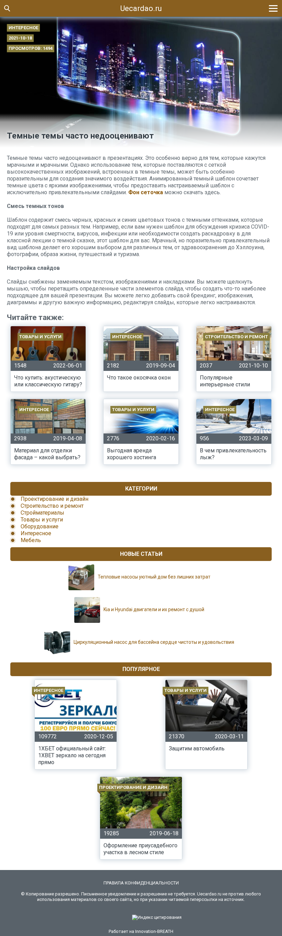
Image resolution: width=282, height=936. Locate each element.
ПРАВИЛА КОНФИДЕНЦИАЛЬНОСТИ (141, 882)
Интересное (23, 27)
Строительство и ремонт (52, 506)
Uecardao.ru (141, 8)
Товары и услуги (42, 519)
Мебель (31, 540)
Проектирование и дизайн (54, 499)
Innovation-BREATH (154, 931)
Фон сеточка (145, 192)
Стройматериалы (42, 512)
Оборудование (39, 526)
